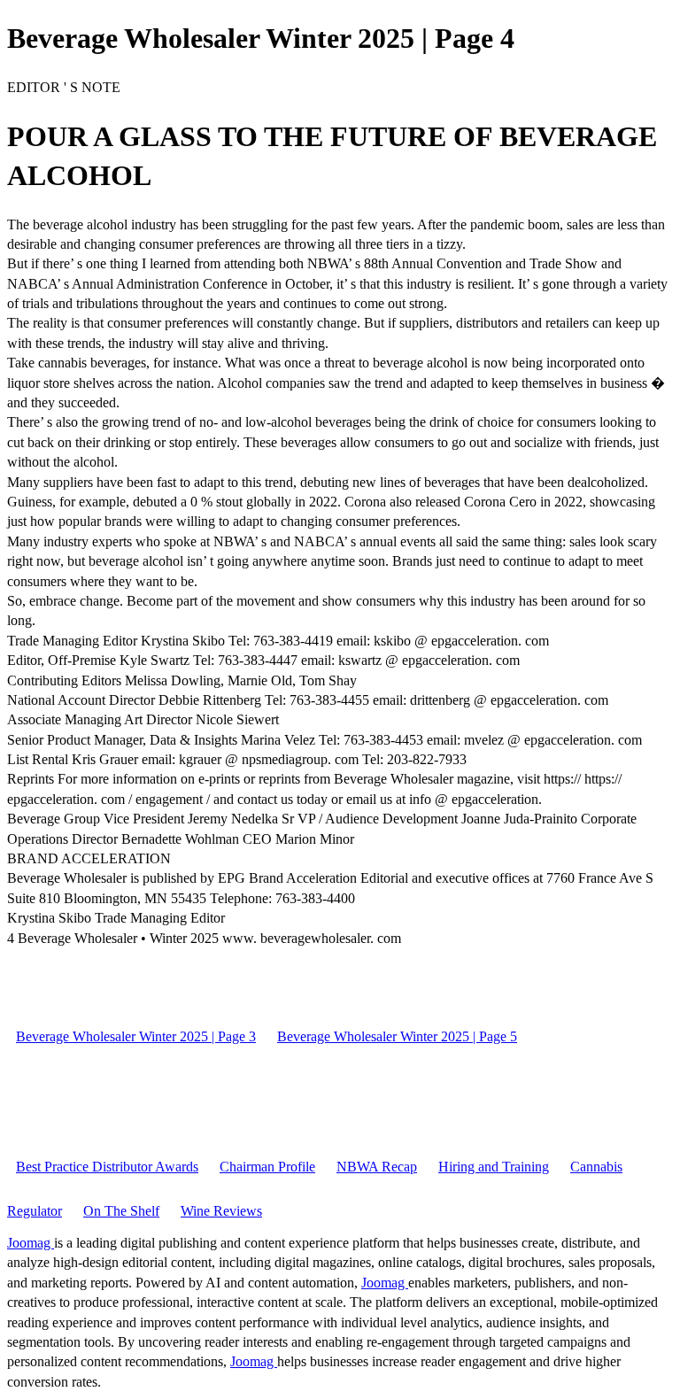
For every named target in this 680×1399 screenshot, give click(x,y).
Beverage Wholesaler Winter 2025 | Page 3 (136, 1036)
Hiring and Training (493, 1166)
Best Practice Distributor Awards (107, 1166)
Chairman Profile (267, 1166)
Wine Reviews (221, 1210)
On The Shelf (121, 1210)
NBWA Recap (376, 1166)
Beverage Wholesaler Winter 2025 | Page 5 (397, 1036)
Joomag (30, 1242)
